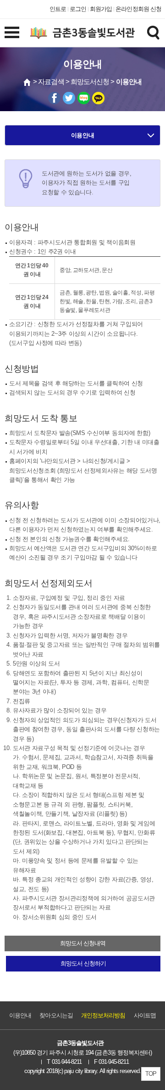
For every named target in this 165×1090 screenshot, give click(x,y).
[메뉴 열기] (12, 32)
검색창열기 (153, 32)
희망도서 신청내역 (82, 943)
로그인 (78, 9)
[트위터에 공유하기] (69, 98)
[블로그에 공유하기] (83, 98)
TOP (150, 1073)
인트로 (58, 9)
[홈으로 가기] (27, 82)
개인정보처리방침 (103, 1015)
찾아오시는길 (55, 1015)
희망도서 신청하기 (83, 963)
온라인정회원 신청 (138, 9)
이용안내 (82, 135)
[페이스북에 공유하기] (54, 98)
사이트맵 (145, 1015)
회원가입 (101, 9)
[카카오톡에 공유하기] (98, 98)
